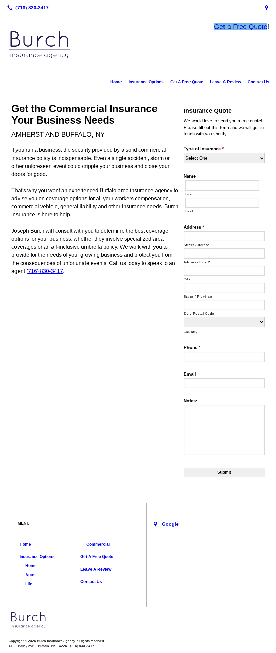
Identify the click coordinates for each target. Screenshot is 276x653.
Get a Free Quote (240, 26)
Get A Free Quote (186, 82)
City (187, 279)
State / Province (198, 296)
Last (189, 211)
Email (190, 374)
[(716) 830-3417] (27, 7)
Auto (29, 575)
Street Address (197, 245)
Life (28, 584)
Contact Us (258, 82)
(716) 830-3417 (44, 271)
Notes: (190, 401)
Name (190, 176)
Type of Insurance (204, 149)
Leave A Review (225, 82)
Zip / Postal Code (199, 313)
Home (116, 82)
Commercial (98, 544)
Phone (192, 347)
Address (194, 227)
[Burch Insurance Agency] (138, 620)
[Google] (266, 7)
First (189, 194)
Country (191, 332)
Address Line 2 (197, 262)
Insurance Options (146, 82)
